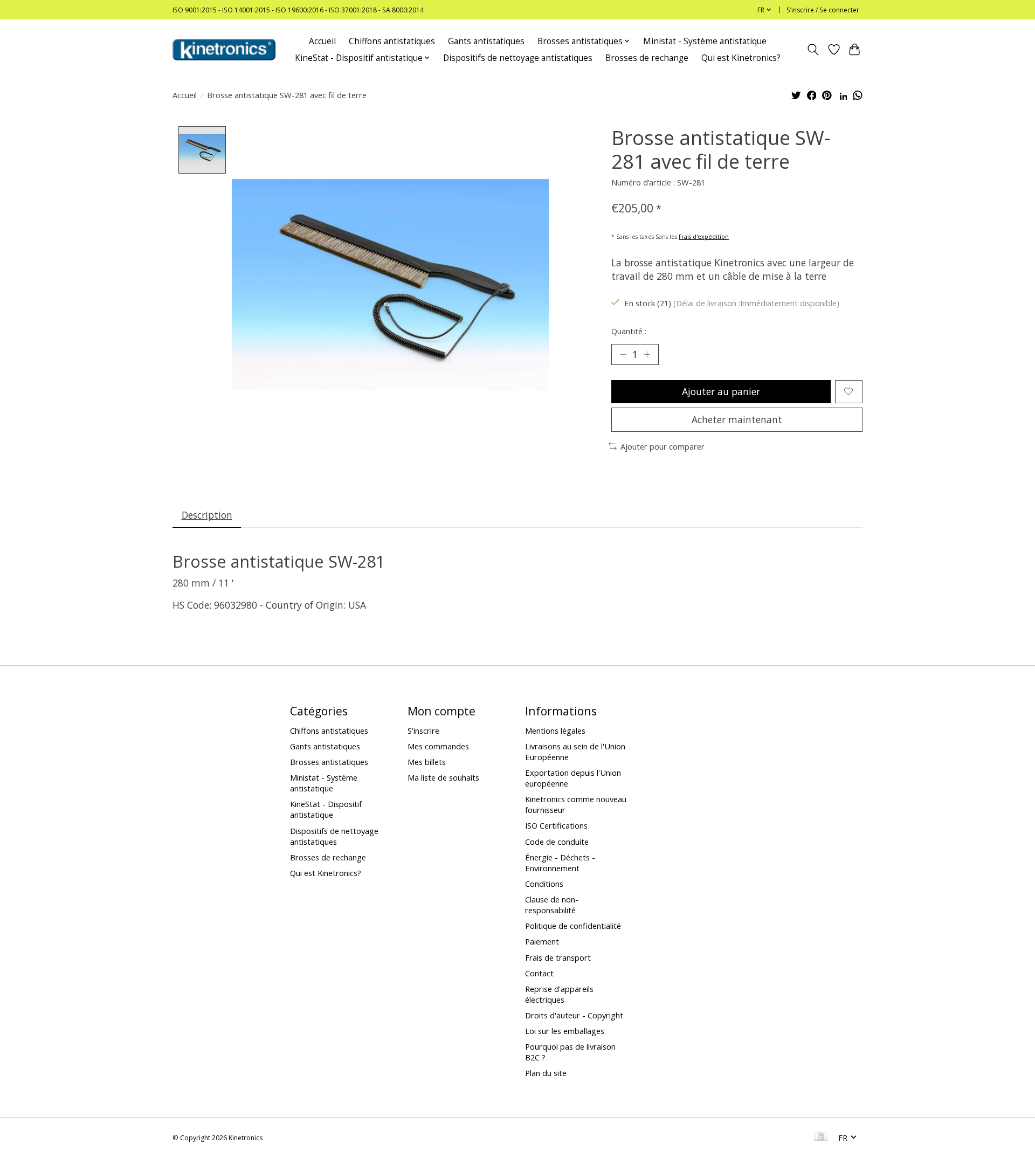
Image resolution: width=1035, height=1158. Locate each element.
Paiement (542, 941)
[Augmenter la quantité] (646, 354)
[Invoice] (820, 1137)
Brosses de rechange (646, 58)
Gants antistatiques (486, 41)
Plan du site (546, 1072)
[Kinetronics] (223, 49)
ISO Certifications (556, 825)
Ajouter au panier (721, 391)
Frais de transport (558, 957)
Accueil (322, 41)
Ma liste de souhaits (443, 777)
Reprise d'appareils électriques (559, 994)
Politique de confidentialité (573, 925)
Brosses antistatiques (329, 761)
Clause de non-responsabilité (551, 904)
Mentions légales (555, 730)
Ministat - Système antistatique (705, 41)
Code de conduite (557, 841)
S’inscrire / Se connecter (822, 10)
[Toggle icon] (813, 49)
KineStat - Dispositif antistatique (326, 809)
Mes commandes (438, 746)
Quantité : (628, 331)
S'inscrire (423, 730)
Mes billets (427, 761)
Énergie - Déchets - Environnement (560, 862)
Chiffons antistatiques (392, 41)
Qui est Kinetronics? (741, 58)
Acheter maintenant (737, 419)
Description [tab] (207, 514)
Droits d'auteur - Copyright (574, 1015)
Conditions (544, 883)
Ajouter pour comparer (662, 446)
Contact (539, 973)
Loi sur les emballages (564, 1030)
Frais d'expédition (704, 236)
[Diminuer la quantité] (623, 354)
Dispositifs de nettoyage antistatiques (517, 58)
